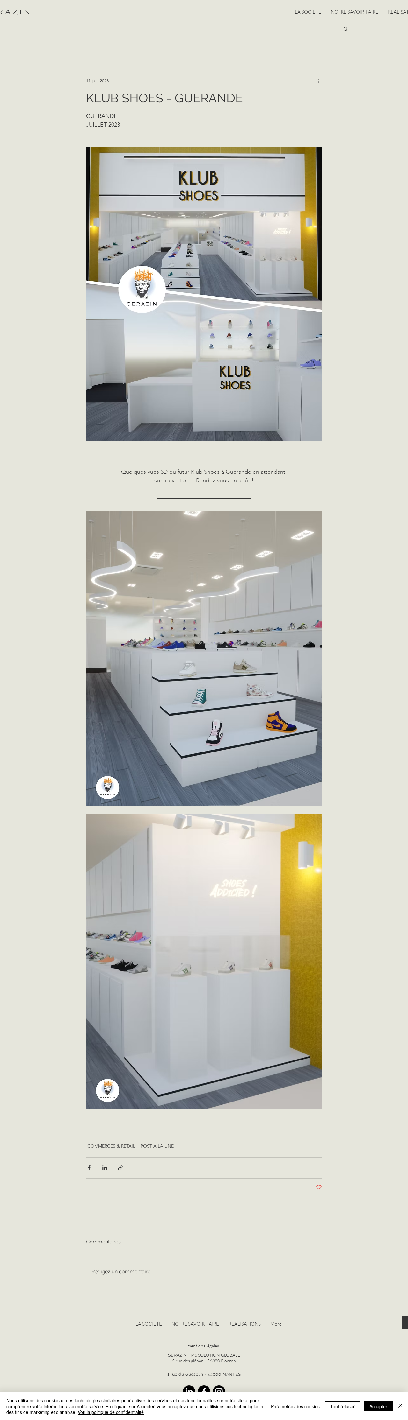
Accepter (378, 1406)
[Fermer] (400, 1406)
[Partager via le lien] (120, 1168)
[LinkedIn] (189, 1391)
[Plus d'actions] (318, 81)
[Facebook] (204, 1391)
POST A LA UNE (157, 1146)
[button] (346, 28)
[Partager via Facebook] (89, 1168)
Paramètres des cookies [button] (295, 1406)
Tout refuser (342, 1406)
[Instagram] (219, 1391)
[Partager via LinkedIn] (105, 1168)
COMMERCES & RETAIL (111, 1146)
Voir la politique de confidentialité (111, 1412)
